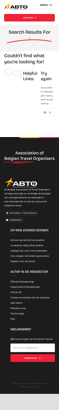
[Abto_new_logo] (15, 3)
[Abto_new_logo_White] (20, 178)
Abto (27, 383)
